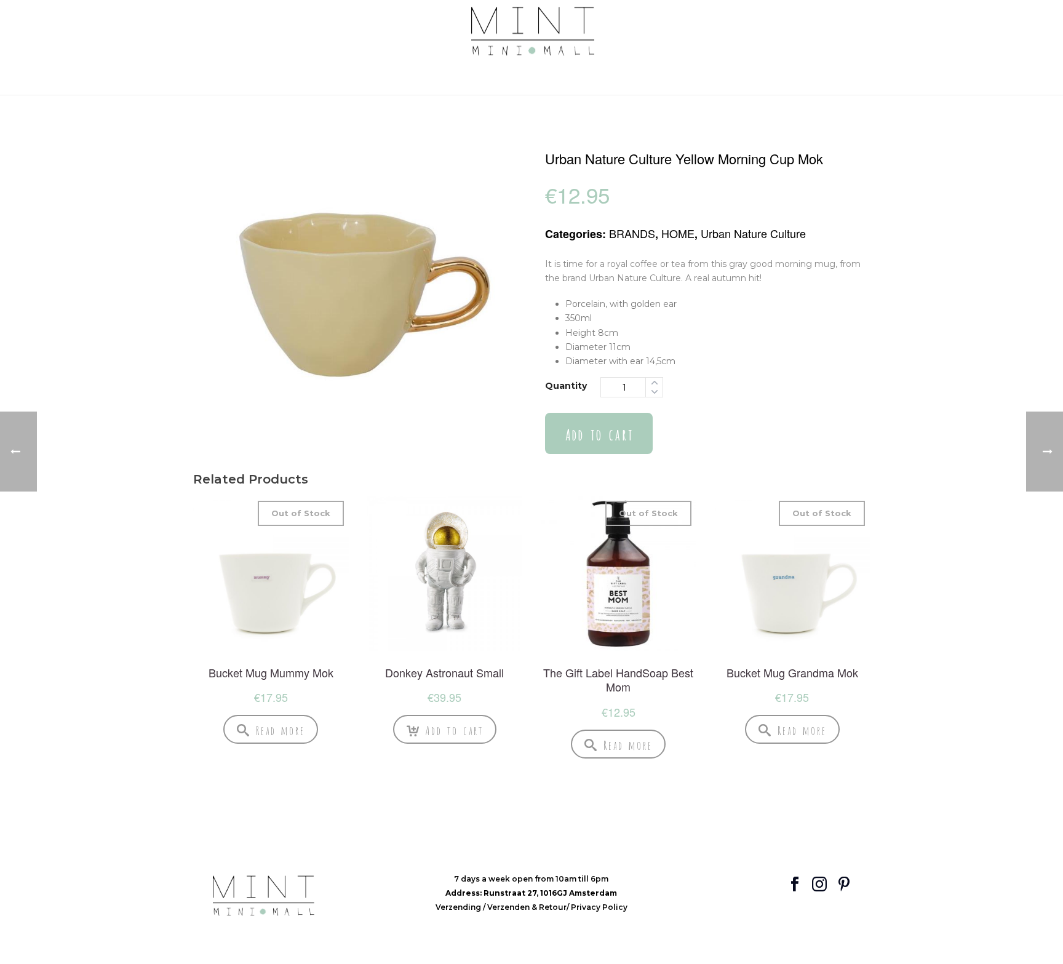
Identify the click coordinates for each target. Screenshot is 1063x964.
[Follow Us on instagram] (819, 885)
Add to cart (599, 433)
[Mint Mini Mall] (532, 31)
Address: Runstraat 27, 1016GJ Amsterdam (531, 893)
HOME (678, 233)
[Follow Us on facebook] (794, 885)
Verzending (459, 907)
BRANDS (632, 233)
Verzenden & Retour (527, 907)
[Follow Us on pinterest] (844, 885)
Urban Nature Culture (753, 233)
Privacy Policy (599, 907)
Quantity (566, 385)
